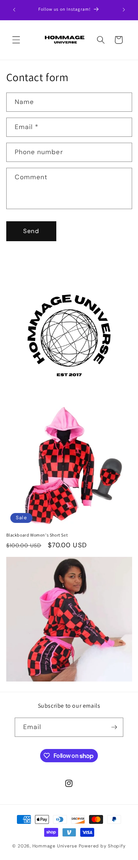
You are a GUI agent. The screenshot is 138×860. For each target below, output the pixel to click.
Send (31, 231)
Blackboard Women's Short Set (37, 535)
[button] (16, 40)
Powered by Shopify (102, 846)
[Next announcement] (124, 10)
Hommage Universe (54, 846)
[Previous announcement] (14, 10)
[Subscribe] (114, 727)
